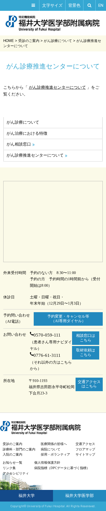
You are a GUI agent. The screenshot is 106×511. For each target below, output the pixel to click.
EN (100, 5)
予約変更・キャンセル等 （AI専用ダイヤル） (68, 318)
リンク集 (9, 468)
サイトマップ (85, 454)
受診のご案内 (12, 444)
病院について (50, 449)
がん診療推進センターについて (57, 87)
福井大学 (26, 495)
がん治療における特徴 (27, 133)
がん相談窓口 (19, 144)
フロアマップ (85, 449)
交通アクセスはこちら (89, 384)
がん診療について (23, 122)
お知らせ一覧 (12, 462)
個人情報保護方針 (47, 462)
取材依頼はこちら (85, 352)
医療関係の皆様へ (54, 444)
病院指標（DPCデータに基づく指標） (62, 468)
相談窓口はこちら (85, 338)
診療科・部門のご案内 (19, 449)
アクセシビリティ (16, 473)
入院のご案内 (12, 454)
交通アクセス (85, 444)
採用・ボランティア (55, 454)
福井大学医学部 (79, 495)
